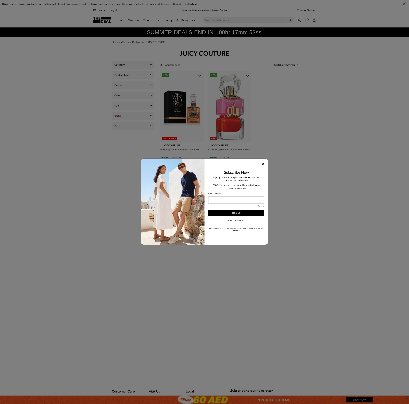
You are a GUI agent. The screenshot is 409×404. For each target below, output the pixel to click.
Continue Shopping (236, 220)
